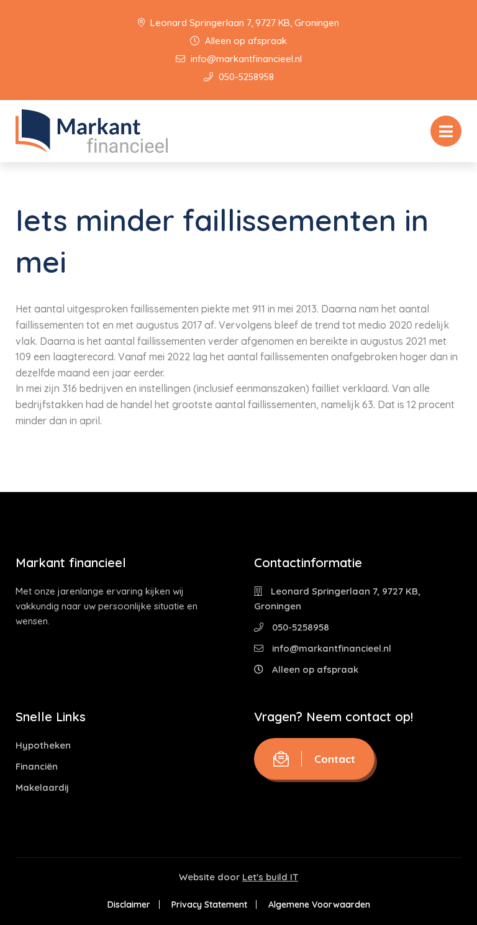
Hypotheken (43, 745)
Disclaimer (128, 904)
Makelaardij (42, 787)
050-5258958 (245, 77)
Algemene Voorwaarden (319, 904)
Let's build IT (270, 877)
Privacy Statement (209, 904)
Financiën (37, 766)
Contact (334, 758)
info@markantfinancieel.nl (245, 59)
